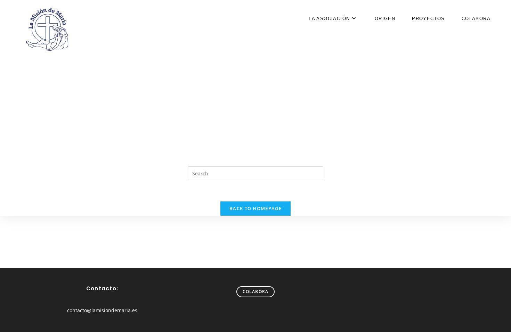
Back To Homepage (255, 208)
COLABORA (256, 291)
